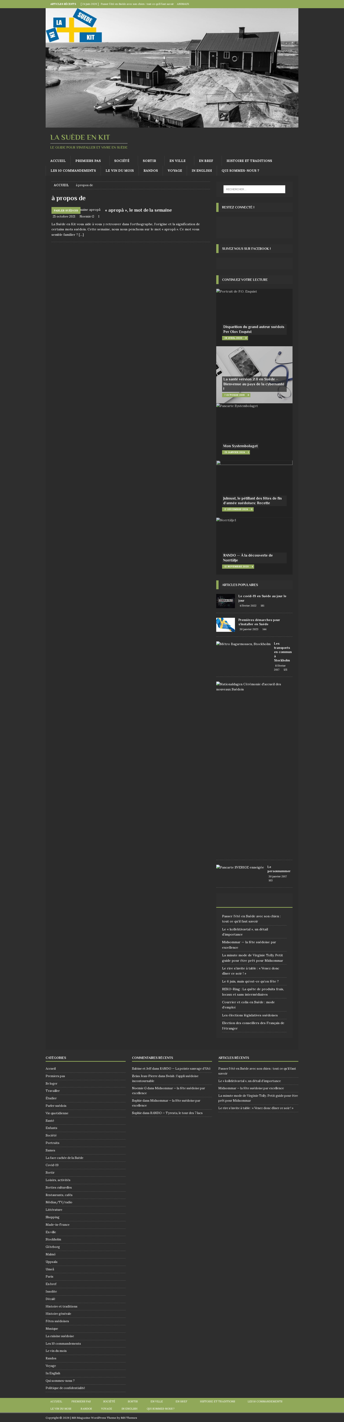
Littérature (54, 1210)
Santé (50, 1121)
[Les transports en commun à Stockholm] (243, 644)
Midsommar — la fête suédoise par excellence (251, 1088)
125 (285, 669)
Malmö (51, 1254)
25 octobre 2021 (64, 216)
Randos (150, 170)
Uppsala (51, 1262)
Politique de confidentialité (65, 1388)
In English (202, 170)
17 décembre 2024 (236, 509)
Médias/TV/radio (59, 1202)
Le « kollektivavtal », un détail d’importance (249, 1081)
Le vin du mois (120, 170)
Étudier (51, 1098)
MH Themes (129, 1417)
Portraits (52, 1143)
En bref (206, 161)
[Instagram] (294, 4)
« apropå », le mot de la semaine (138, 210)
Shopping (52, 1217)
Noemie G (87, 216)
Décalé (50, 1299)
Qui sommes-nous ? (240, 170)
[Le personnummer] (240, 867)
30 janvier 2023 (249, 629)
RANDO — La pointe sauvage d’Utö (185, 1069)
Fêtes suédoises (57, 1321)
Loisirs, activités (58, 1180)
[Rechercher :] (254, 189)
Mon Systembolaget (240, 446)
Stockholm (53, 1239)
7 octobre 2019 (234, 395)
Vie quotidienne (57, 1113)
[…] (81, 234)
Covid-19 (52, 1165)
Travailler (53, 1091)
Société (121, 161)
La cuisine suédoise (60, 1336)
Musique (52, 1329)
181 (262, 605)
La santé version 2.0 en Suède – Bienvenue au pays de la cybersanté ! (253, 384)
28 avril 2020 (233, 337)
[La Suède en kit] (172, 125)
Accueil (58, 161)
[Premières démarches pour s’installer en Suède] (225, 625)
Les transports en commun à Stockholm (283, 652)
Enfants (51, 1128)
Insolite (51, 1291)
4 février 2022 (248, 605)
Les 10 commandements (73, 170)
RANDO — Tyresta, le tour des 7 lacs (176, 1113)
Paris (49, 1277)
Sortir (149, 161)
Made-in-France (58, 1225)
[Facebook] (285, 4)
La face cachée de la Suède (64, 1158)
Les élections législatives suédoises (250, 1015)
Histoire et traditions (249, 161)
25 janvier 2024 (234, 452)
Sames (50, 1150)
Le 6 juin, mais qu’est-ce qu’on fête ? (250, 981)
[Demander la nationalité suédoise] (252, 687)
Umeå (50, 1269)
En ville (177, 161)
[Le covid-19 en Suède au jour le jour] (225, 601)
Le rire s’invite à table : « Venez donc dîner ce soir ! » (255, 1108)
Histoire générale (58, 1314)
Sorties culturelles (59, 1188)
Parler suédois (56, 1106)
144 (264, 629)
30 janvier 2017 (278, 876)
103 (271, 880)
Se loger (51, 1084)
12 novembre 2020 (236, 566)
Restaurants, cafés (59, 1195)
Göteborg (53, 1247)
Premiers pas (88, 161)
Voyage (175, 170)
